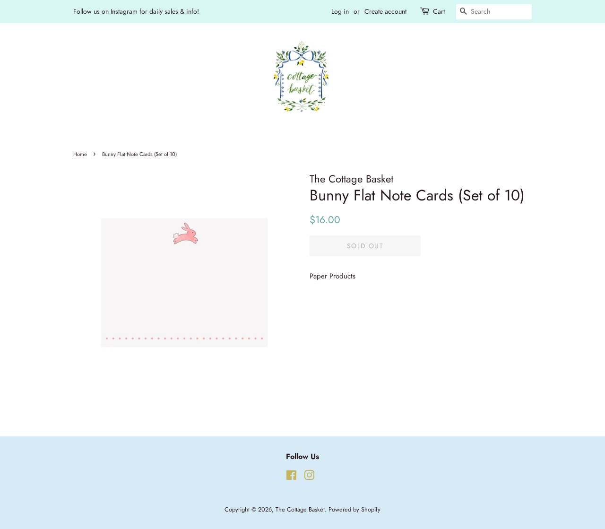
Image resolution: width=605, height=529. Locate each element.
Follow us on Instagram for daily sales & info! (136, 11)
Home (80, 154)
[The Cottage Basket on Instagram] (309, 477)
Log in (340, 11)
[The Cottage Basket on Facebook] (291, 477)
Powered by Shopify (354, 509)
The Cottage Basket (300, 509)
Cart (439, 11)
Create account (385, 11)
